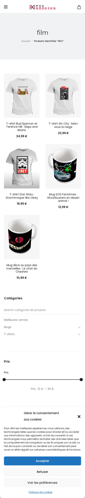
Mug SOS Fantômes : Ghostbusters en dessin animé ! (63, 197)
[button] (79, 416)
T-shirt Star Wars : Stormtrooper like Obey (22, 196)
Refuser (42, 472)
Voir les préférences (42, 483)
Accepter (42, 461)
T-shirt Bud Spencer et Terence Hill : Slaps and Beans (22, 127)
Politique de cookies (40, 492)
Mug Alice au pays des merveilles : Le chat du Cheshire (21, 268)
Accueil (25, 41)
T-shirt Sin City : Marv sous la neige (63, 125)
